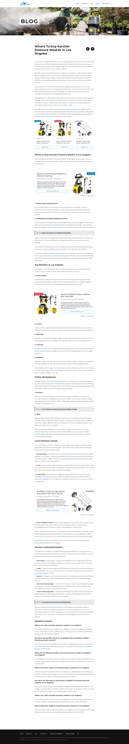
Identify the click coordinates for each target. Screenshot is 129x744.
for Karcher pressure (76, 686)
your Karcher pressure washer (66, 109)
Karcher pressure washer (65, 388)
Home (22, 733)
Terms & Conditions (56, 733)
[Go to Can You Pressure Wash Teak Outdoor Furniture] (88, 49)
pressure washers (60, 225)
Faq (36, 733)
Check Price (44, 147)
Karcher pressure (40, 351)
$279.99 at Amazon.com (77, 311)
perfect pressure (47, 116)
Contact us (43, 733)
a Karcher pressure (52, 607)
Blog (50, 43)
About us (29, 733)
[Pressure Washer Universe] (25, 3)
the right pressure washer (64, 284)
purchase (38, 434)
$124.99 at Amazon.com (52, 191)
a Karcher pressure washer (58, 381)
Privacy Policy (69, 733)
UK (78, 733)
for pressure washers (77, 456)
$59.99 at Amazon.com (52, 510)
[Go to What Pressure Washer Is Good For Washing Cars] (92, 49)
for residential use (45, 479)
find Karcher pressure (41, 573)
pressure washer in (46, 543)
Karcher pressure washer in (58, 253)
